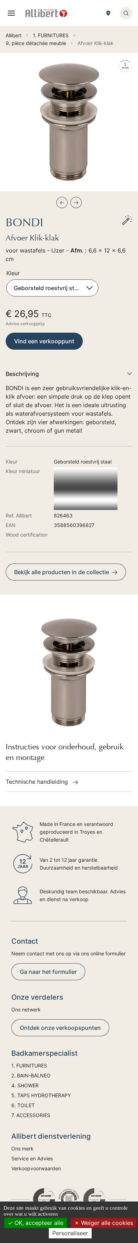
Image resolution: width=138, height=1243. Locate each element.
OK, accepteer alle (38, 1222)
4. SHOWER (25, 1085)
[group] (69, 122)
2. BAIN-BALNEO (31, 1075)
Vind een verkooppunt (44, 341)
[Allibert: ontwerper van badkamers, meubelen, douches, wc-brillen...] (46, 13)
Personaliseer (70, 1233)
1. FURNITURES (29, 1065)
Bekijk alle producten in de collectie (61, 572)
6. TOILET (23, 1105)
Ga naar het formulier (48, 971)
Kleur (13, 273)
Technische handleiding (38, 781)
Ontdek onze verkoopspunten (60, 1027)
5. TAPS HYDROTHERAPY (41, 1095)
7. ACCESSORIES (30, 1115)
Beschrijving (22, 373)
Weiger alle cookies (106, 1222)
